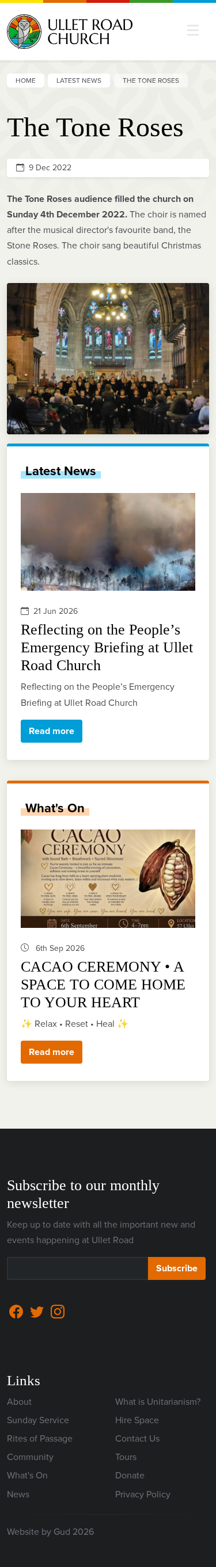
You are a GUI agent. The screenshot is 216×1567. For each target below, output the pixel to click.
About (19, 1401)
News (18, 1494)
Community (30, 1456)
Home (26, 80)
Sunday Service (38, 1420)
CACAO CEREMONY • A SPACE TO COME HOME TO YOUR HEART (103, 984)
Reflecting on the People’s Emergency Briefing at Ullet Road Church (107, 647)
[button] (193, 30)
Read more (51, 730)
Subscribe (177, 1268)
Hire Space (137, 1420)
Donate (130, 1475)
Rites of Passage (40, 1438)
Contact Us (137, 1438)
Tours (126, 1456)
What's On (55, 807)
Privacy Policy (142, 1494)
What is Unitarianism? (157, 1401)
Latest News (78, 80)
